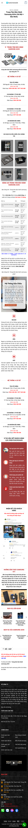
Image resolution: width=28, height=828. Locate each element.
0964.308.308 (19, 266)
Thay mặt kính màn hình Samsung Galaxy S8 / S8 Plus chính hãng (20, 623)
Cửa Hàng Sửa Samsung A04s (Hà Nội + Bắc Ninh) (21, 637)
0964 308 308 (13, 88)
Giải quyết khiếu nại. (20, 748)
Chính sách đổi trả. (6, 740)
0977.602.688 (5, 268)
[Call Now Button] (24, 825)
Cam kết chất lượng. (20, 744)
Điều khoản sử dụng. (21, 740)
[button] (2, 3)
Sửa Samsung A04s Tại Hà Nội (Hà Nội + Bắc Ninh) (7, 637)
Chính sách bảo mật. (7, 750)
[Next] (24, 546)
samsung (16, 10)
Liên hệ (16, 238)
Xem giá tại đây (17, 205)
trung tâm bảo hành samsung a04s (11, 69)
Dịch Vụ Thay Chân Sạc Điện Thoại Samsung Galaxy (7, 622)
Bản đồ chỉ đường (6, 707)
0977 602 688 (21, 88)
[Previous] (4, 546)
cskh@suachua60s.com (11, 806)
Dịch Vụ (11, 10)
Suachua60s (4, 23)
